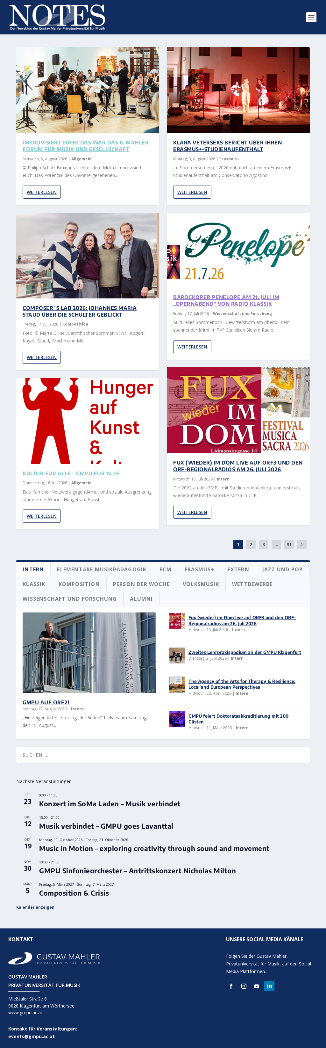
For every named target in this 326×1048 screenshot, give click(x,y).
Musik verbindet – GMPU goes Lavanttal (106, 826)
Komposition (75, 324)
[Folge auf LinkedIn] (269, 986)
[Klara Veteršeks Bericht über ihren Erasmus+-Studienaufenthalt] (238, 90)
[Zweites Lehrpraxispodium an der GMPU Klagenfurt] (177, 655)
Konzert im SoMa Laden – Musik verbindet (110, 803)
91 (289, 544)
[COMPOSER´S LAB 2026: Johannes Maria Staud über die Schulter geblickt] (87, 255)
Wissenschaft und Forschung (242, 313)
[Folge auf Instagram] (244, 986)
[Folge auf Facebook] (231, 986)
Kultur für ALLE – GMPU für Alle (71, 473)
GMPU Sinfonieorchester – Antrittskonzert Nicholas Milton (137, 870)
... (276, 544)
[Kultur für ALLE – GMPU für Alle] (87, 421)
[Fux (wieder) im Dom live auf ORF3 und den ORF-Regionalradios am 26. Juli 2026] (238, 410)
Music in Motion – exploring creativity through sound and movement (154, 848)
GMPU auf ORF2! (46, 702)
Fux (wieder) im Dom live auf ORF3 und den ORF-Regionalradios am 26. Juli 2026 (238, 466)
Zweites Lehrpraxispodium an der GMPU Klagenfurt (244, 652)
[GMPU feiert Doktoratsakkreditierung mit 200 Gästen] (177, 719)
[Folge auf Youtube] (257, 986)
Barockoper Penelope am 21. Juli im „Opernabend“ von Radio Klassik (226, 300)
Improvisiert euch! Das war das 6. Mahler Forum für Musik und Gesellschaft (86, 145)
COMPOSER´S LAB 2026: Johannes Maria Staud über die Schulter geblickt (80, 311)
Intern (223, 479)
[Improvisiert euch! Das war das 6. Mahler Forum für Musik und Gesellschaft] (87, 90)
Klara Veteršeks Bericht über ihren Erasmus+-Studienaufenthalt (227, 145)
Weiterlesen (42, 192)
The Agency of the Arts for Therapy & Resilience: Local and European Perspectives (241, 684)
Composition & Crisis (74, 893)
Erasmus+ (229, 159)
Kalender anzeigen (35, 907)
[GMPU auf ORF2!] (89, 652)
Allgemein (81, 159)
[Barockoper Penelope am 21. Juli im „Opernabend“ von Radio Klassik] (238, 250)
